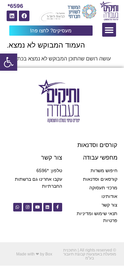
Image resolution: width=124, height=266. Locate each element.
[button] (8, 62)
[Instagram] (27, 207)
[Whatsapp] (17, 207)
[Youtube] (37, 207)
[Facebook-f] (57, 207)
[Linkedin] (12, 16)
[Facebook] (24, 16)
